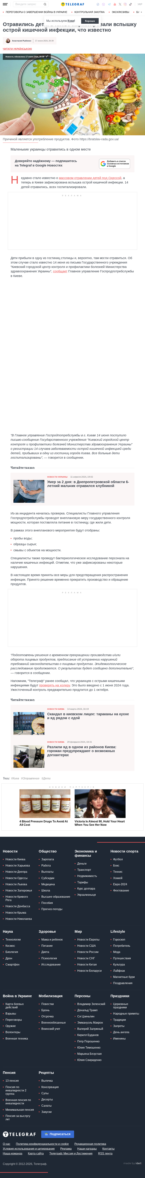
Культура (119, 964)
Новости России (87, 951)
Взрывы (10, 1013)
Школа (45, 890)
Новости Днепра (16, 871)
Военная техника (16, 1038)
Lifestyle (118, 931)
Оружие (10, 1025)
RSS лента (105, 1153)
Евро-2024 (120, 884)
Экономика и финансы (86, 853)
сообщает (60, 271)
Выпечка (47, 1080)
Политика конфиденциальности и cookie (42, 1143)
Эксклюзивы (120, 12)
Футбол (118, 859)
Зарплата (47, 859)
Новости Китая (87, 964)
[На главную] (72, 4)
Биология (11, 951)
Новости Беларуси (89, 970)
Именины (119, 1038)
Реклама (66, 1148)
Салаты (46, 1105)
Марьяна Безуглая (89, 1053)
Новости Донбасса (17, 906)
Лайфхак (119, 970)
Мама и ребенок (52, 939)
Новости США (86, 945)
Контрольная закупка (89, 12)
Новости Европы (88, 939)
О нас (6, 1143)
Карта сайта (36, 1153)
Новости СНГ (86, 958)
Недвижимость (87, 875)
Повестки (47, 1004)
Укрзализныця (86, 894)
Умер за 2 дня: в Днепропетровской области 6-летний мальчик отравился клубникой (88, 484)
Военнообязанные (53, 1022)
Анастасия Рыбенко (21, 41)
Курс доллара (86, 888)
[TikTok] (130, 4)
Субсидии (47, 878)
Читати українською (17, 48)
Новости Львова (16, 884)
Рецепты (46, 1073)
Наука (8, 931)
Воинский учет (50, 1028)
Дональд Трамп (87, 1010)
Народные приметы (126, 1013)
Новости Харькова (17, 865)
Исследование (51, 964)
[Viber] (103, 4)
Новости (10, 851)
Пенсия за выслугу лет (17, 1117)
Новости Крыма (15, 912)
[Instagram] (125, 4)
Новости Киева (55, 709)
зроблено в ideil (132, 1163)
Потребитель (121, 945)
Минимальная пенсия (19, 1109)
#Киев (15, 778)
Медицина (48, 884)
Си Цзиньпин (85, 1016)
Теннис (118, 871)
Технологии (13, 939)
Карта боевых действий (14, 1006)
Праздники (120, 996)
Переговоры (13, 1019)
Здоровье (47, 931)
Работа (46, 865)
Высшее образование (55, 896)
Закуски (46, 1111)
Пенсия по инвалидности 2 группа (15, 1090)
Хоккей (117, 878)
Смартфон (12, 964)
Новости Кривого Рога (16, 898)
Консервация (50, 1087)
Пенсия (9, 1073)
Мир (78, 931)
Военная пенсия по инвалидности (18, 1101)
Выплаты (47, 871)
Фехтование (121, 890)
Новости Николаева (18, 918)
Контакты (108, 1148)
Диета (45, 951)
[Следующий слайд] (141, 12)
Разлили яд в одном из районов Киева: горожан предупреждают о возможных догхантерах (81, 751)
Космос (10, 945)
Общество (48, 851)
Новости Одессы (16, 878)
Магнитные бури (124, 976)
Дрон (8, 958)
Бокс (116, 865)
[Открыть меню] (5, 4)
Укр (140, 4)
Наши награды (87, 1148)
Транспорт (84, 869)
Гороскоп (119, 939)
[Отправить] (44, 4)
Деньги (81, 863)
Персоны (82, 996)
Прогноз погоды (51, 909)
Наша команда (12, 1153)
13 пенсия (12, 1080)
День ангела (121, 1032)
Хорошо (90, 20)
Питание (47, 945)
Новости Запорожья (18, 890)
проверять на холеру (54, 685)
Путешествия (122, 958)
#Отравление (30, 778)
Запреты (118, 1025)
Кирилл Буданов (88, 1035)
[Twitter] (120, 4)
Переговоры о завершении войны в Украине (36, 12)
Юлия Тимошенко (88, 1047)
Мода (116, 951)
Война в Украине (17, 996)
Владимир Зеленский (91, 1004)
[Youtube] (115, 4)
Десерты (47, 1099)
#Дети (46, 778)
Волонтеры (12, 1032)
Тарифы (82, 882)
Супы (45, 1093)
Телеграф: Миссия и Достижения (70, 1153)
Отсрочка (47, 1016)
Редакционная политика (90, 1143)
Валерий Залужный (90, 1028)
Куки (71, 20)
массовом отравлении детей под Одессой (90, 178)
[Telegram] (109, 4)
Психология (49, 958)
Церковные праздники (120, 1006)
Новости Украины (57, 477)
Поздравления (122, 983)
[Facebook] (97, 4)
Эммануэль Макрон (90, 1022)
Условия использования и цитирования (29, 1148)
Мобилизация (51, 996)
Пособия (47, 902)
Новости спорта (124, 851)
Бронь (45, 1010)
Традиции (119, 1019)
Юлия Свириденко (89, 1059)
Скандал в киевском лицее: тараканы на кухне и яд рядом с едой (88, 716)
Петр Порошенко (88, 1041)
